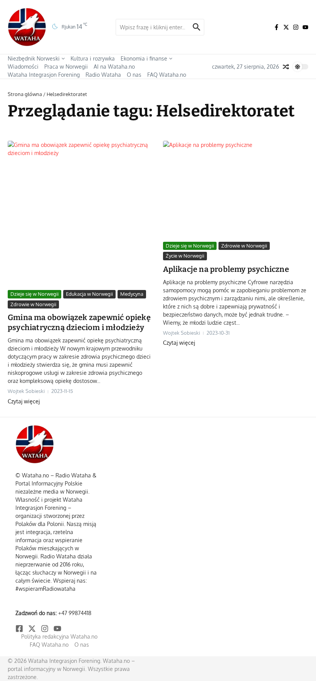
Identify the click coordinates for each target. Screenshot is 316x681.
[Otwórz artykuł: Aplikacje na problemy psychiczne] (236, 189)
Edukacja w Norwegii (89, 294)
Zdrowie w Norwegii (33, 304)
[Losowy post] (286, 67)
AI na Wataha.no (114, 66)
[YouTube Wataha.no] (305, 27)
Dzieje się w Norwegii (34, 294)
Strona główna (25, 94)
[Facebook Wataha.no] (276, 27)
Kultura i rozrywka (93, 58)
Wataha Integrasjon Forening (44, 74)
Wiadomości (23, 66)
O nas (134, 74)
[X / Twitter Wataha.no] (286, 27)
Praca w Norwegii (66, 66)
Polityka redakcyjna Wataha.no (59, 636)
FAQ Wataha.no (166, 74)
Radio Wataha (103, 74)
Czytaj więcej (24, 401)
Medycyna (131, 294)
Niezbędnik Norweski (34, 58)
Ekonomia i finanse (144, 58)
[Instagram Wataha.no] (296, 27)
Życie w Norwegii (185, 256)
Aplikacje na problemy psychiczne (226, 269)
